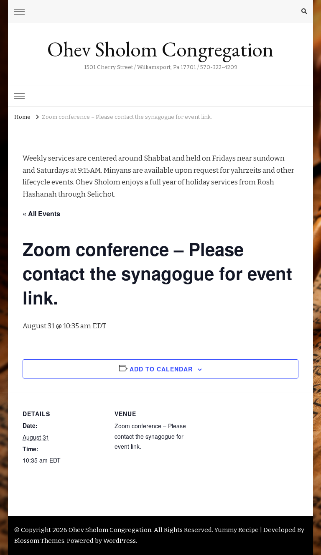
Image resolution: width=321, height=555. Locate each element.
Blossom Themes (39, 541)
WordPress (119, 541)
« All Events (41, 213)
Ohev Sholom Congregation (160, 49)
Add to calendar (161, 369)
